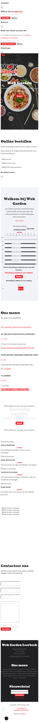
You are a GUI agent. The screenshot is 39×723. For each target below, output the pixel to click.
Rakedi (23, 714)
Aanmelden (6, 18)
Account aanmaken (8, 44)
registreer (18, 11)
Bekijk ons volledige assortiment (15, 390)
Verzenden (5, 629)
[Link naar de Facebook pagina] (6, 718)
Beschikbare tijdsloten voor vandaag (19, 273)
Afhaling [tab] (20, 288)
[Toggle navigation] (3, 55)
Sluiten (14, 18)
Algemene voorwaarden (21, 710)
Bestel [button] (19, 96)
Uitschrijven (19, 698)
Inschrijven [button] (19, 695)
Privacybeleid (14, 38)
